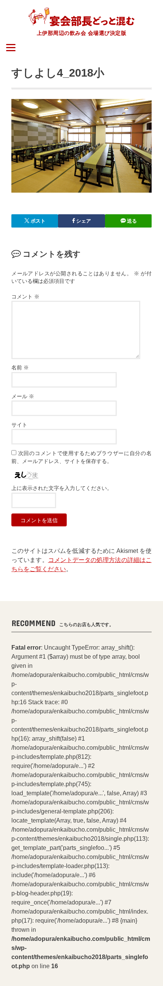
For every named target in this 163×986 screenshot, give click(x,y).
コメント (25, 297)
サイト (19, 425)
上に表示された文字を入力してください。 (61, 488)
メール (22, 396)
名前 (20, 368)
